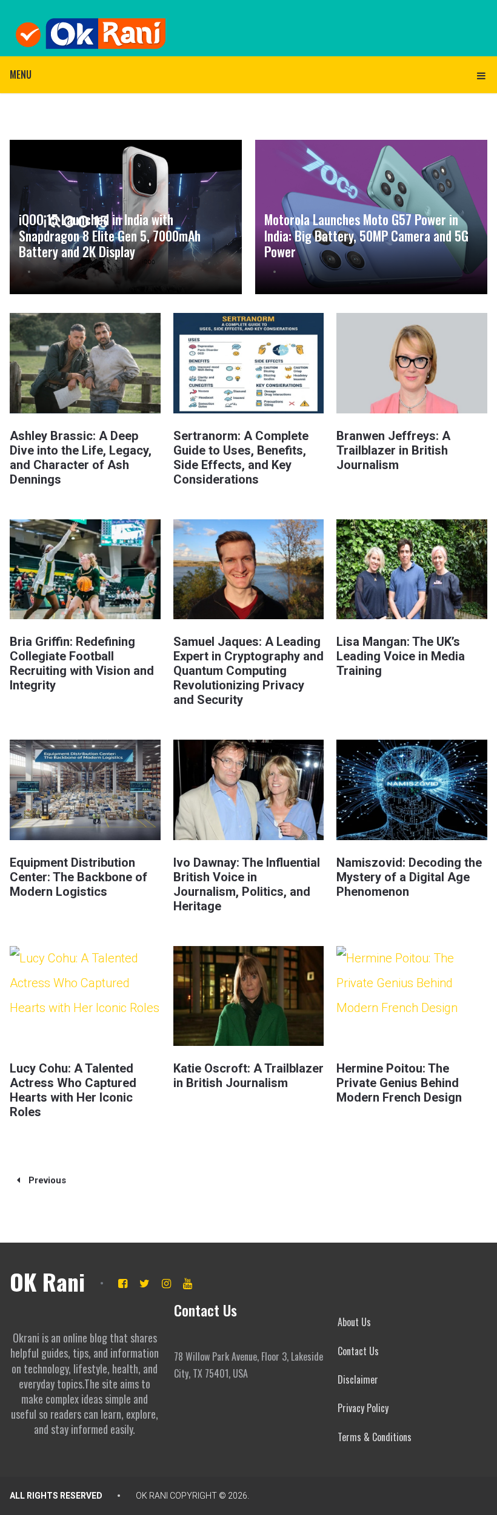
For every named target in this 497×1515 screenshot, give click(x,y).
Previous (46, 1180)
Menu (21, 74)
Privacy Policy (363, 1408)
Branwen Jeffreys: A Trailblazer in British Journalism (393, 450)
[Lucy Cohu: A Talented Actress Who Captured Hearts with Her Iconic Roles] (85, 996)
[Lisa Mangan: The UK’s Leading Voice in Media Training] (411, 569)
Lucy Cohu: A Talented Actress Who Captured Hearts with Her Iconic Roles (73, 1090)
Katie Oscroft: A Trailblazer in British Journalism (248, 1075)
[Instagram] (166, 1283)
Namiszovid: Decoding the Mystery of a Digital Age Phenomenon (409, 877)
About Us (354, 1322)
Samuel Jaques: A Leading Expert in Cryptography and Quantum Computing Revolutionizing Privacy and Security (248, 670)
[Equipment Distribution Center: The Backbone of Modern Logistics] (85, 790)
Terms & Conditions (375, 1437)
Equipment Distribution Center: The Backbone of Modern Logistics (78, 877)
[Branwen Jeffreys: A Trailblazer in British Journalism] (411, 363)
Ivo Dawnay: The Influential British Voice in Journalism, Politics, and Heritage (246, 884)
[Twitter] (144, 1283)
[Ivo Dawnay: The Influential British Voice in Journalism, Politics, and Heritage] (248, 790)
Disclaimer (358, 1379)
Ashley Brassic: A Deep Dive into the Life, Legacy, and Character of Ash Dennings (81, 458)
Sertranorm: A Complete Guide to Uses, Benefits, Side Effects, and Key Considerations (241, 458)
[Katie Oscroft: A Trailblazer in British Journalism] (248, 996)
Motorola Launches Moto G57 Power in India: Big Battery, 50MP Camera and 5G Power (366, 235)
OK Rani (47, 1281)
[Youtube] (187, 1283)
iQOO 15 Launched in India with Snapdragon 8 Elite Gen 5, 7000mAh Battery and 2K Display (110, 235)
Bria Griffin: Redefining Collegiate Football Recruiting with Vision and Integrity (82, 663)
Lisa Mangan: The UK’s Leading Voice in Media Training (400, 656)
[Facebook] (122, 1283)
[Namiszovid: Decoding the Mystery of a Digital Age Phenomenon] (411, 790)
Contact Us (358, 1351)
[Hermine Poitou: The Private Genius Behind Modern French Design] (411, 996)
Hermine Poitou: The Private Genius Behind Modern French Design (399, 1083)
